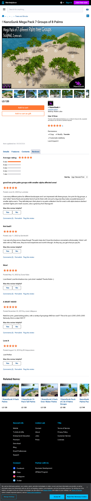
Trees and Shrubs (21, 16)
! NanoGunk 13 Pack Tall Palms (28, 400)
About (37, 432)
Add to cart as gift (23, 113)
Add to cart (23, 108)
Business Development (43, 468)
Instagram (20, 476)
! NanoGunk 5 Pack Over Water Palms (49, 400)
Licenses (61, 440)
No (17, 212)
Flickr (18, 472)
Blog (14, 447)
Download (17, 443)
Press (37, 440)
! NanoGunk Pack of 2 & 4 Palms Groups (67, 401)
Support (16, 455)
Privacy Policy (63, 432)
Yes (7, 212)
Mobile (15, 428)
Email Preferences (19, 451)
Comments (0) (8, 218)
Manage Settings (9, 496)
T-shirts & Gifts (18, 432)
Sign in (69, 2)
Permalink (18, 218)
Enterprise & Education (21, 436)
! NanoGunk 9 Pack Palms (10, 400)
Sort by (67, 177)
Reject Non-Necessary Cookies (77, 496)
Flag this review (28, 218)
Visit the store (53, 110)
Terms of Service (64, 428)
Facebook (20, 468)
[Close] (87, 487)
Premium (16, 440)
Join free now (81, 2)
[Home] (3, 16)
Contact (38, 428)
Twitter (19, 481)
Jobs (37, 436)
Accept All (57, 496)
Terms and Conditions (34, 492)
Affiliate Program (41, 472)
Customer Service (64, 436)
